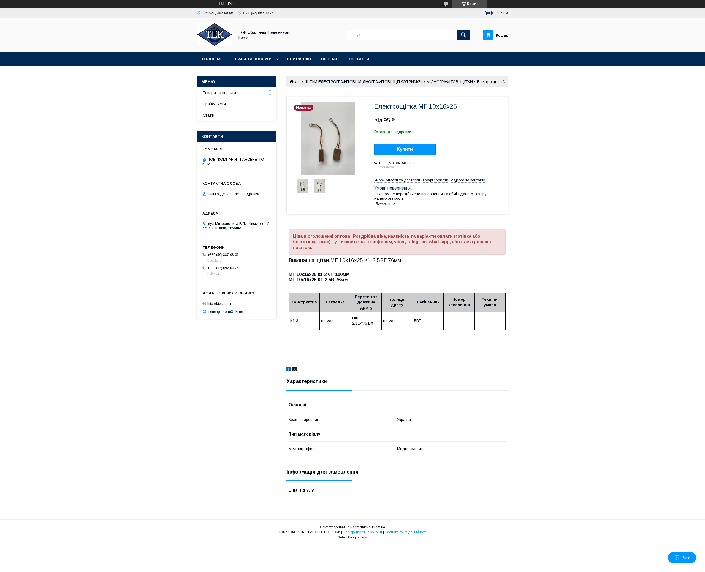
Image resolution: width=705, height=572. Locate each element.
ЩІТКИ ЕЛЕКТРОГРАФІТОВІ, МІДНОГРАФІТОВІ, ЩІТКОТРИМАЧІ (364, 82)
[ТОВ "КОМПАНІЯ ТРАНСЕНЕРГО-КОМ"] (214, 45)
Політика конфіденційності (406, 532)
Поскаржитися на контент (362, 532)
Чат (686, 557)
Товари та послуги (251, 59)
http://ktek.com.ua (221, 304)
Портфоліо (299, 59)
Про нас (329, 59)
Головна (211, 59)
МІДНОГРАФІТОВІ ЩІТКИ (450, 82)
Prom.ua (378, 527)
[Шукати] (463, 35)
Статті (208, 115)
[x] (294, 370)
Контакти (358, 59)
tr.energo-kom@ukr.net (226, 311)
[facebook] (288, 370)
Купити (405, 149)
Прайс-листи (214, 104)
